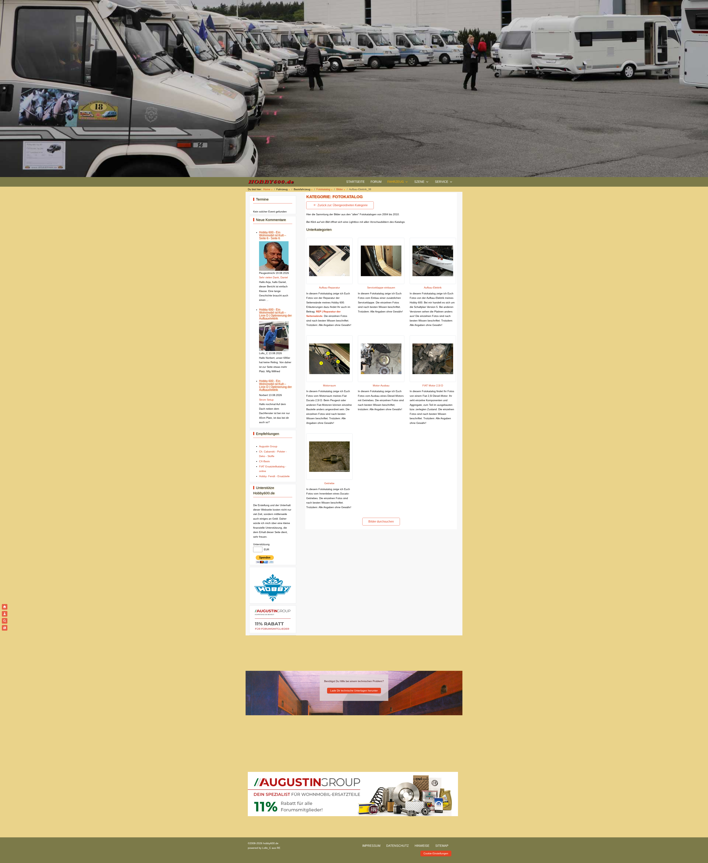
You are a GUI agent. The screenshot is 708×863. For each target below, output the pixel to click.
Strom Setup (266, 399)
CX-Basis (264, 461)
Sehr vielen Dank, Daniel (273, 277)
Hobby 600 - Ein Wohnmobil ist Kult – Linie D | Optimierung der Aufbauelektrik (275, 314)
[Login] (4, 614)
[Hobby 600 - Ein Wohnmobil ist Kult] (271, 182)
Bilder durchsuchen (381, 521)
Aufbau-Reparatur (329, 287)
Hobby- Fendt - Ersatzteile (274, 476)
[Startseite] (4, 607)
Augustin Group (268, 446)
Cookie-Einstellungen (436, 853)
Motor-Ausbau (381, 385)
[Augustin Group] (272, 619)
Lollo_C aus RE (271, 847)
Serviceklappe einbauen (381, 287)
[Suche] (4, 621)
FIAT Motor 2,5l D (432, 385)
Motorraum (329, 385)
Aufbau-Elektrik (433, 287)
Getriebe (329, 483)
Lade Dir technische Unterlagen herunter (354, 690)
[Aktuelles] (4, 628)
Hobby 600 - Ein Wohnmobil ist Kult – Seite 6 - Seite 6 (272, 235)
